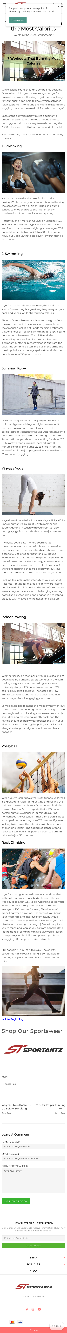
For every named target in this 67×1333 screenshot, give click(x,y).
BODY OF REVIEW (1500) (15, 1166)
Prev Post (6, 1113)
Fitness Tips (9, 1084)
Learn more (17, 20)
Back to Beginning (12, 1019)
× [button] (58, 6)
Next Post (60, 1113)
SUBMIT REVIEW (17, 1201)
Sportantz (33, 1286)
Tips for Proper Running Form (50, 1107)
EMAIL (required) (11, 1154)
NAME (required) (10, 1142)
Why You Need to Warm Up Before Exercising (16, 1107)
